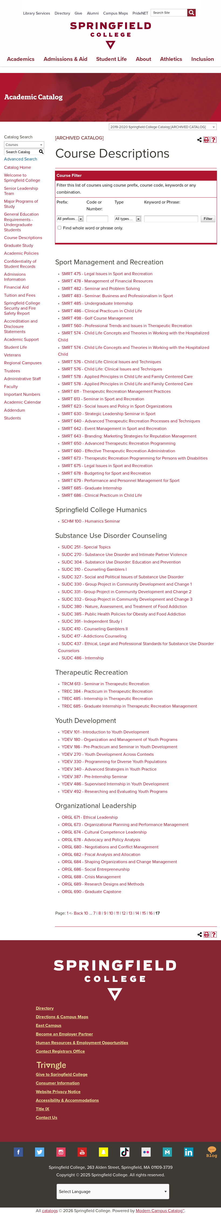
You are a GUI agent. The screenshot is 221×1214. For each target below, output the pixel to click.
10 (111, 913)
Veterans (12, 355)
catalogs (50, 1210)
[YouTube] (82, 1152)
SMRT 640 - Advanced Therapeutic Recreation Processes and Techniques (131, 421)
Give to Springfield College (62, 1074)
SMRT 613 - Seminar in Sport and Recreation (103, 399)
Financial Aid (16, 287)
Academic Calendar (22, 402)
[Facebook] (18, 1152)
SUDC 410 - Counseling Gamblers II (95, 629)
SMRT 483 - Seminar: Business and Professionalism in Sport (117, 296)
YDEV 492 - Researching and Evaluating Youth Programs (114, 791)
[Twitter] (39, 1152)
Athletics (171, 59)
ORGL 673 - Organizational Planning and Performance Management (125, 824)
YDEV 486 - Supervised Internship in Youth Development (115, 784)
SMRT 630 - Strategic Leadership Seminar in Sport (109, 414)
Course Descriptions (23, 237)
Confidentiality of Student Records (20, 264)
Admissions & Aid (65, 59)
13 (130, 913)
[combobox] (163, 127)
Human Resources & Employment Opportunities (82, 1042)
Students (12, 418)
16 (151, 913)
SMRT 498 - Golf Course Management (97, 318)
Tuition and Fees (19, 295)
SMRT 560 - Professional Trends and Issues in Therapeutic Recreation (127, 325)
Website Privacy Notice (58, 1091)
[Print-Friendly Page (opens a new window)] (206, 140)
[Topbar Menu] (198, 6)
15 (144, 913)
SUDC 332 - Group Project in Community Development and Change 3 (127, 599)
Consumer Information (58, 1083)
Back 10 (81, 913)
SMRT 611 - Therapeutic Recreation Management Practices (116, 391)
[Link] (110, 50)
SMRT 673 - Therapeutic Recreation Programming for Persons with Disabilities (135, 458)
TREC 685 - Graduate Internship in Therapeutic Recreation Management (129, 706)
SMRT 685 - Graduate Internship (92, 488)
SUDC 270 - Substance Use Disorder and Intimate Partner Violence (124, 554)
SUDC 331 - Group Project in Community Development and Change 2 (126, 591)
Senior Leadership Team (21, 191)
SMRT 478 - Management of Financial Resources (107, 281)
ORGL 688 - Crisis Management (91, 877)
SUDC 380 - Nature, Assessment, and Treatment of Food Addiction (124, 606)
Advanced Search (20, 159)
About (143, 59)
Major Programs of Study (21, 204)
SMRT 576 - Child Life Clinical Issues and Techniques (111, 362)
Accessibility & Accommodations (67, 1100)
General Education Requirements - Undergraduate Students (21, 222)
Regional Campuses (23, 363)
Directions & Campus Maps (62, 1017)
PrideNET (140, 13)
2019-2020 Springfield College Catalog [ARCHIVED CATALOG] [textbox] (158, 127)
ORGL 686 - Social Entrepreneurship (96, 869)
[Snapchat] (103, 1152)
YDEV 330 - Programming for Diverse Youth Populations (114, 761)
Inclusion (202, 59)
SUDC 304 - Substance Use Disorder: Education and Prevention (121, 562)
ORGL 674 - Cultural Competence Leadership (104, 832)
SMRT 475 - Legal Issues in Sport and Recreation (107, 274)
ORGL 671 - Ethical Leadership (90, 817)
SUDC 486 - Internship (83, 658)
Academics (20, 59)
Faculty (11, 386)
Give (78, 13)
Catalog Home (17, 167)
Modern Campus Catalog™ (160, 1210)
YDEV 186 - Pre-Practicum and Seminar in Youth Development (119, 747)
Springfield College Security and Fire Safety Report (22, 308)
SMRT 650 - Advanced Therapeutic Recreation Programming (118, 443)
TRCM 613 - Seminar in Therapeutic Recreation (105, 684)
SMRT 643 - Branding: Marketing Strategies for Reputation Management (129, 436)
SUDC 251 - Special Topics (86, 547)
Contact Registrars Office (60, 1051)
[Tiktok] (124, 1152)
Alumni (93, 13)
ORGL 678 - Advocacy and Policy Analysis (101, 839)
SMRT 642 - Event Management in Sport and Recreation (114, 428)
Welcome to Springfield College (22, 178)
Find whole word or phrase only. (93, 228)
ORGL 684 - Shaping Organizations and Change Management (119, 862)
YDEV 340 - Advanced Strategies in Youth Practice (109, 769)
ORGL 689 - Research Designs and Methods (103, 884)
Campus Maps (115, 13)
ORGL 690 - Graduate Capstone (91, 891)
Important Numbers (22, 394)
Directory (62, 13)
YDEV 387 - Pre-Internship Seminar (94, 776)
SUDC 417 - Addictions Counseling (94, 636)
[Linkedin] (188, 1152)
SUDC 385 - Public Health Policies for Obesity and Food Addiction (124, 614)
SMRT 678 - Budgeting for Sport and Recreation (106, 473)
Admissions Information (15, 277)
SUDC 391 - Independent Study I (92, 621)
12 (124, 913)
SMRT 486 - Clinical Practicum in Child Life (102, 311)
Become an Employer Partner (64, 1034)
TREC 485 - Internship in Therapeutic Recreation (107, 698)
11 (117, 913)
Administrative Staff (22, 379)
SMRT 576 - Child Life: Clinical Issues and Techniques (112, 369)
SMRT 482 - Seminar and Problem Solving (101, 288)
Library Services (36, 13)
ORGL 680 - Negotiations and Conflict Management (110, 847)
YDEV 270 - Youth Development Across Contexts (108, 754)
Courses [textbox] (12, 145)
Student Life (111, 59)
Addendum (14, 410)
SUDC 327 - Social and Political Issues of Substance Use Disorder (123, 577)
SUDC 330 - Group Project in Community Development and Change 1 (127, 584)
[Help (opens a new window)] (213, 140)
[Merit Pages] (167, 1152)
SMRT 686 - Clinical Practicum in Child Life (102, 495)
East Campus (48, 1025)
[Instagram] (60, 1152)
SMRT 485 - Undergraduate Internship (97, 303)
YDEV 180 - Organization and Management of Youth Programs (119, 739)
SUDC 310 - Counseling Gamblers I (94, 569)
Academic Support (21, 339)
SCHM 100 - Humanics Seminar (91, 521)
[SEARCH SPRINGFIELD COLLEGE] (191, 12)
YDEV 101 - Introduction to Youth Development (105, 732)
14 (137, 913)
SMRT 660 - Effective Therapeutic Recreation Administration (118, 451)
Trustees (12, 371)
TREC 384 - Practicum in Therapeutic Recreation (107, 691)
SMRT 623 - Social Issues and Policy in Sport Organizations (117, 406)
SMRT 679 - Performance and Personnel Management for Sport (120, 480)
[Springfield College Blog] (211, 1152)
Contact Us (46, 1117)
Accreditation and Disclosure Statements (20, 326)
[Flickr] (146, 1152)
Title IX (42, 1109)
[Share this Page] (199, 140)
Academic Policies (21, 253)
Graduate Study (18, 245)
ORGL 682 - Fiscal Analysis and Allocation (101, 854)
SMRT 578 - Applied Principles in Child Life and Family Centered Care (127, 376)
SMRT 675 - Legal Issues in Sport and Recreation (107, 465)
